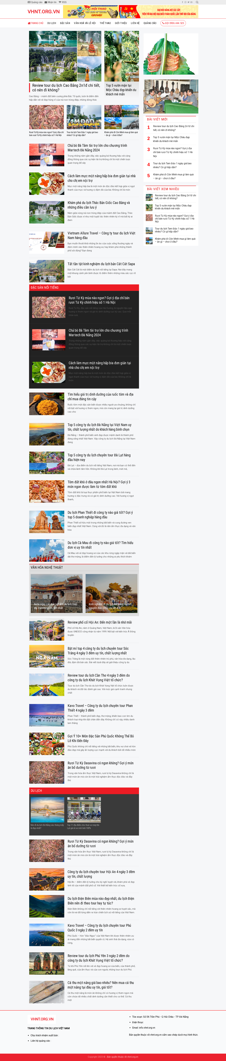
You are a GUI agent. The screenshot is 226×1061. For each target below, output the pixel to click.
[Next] (137, 593)
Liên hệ (135, 23)
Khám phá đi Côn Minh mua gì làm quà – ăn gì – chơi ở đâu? (173, 176)
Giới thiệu (121, 23)
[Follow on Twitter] (188, 2)
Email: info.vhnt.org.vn (143, 1027)
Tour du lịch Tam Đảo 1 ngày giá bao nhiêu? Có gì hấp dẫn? (172, 165)
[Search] (197, 2)
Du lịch (51, 23)
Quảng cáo (150, 23)
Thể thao (105, 23)
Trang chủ (37, 23)
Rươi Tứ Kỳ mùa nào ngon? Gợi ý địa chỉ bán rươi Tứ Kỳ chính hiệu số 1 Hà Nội (172, 152)
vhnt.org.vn (43, 11)
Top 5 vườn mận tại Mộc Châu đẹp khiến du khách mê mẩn (171, 139)
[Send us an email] (191, 2)
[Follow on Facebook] (182, 2)
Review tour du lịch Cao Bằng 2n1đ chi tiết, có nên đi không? (173, 128)
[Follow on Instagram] (185, 2)
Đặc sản (65, 23)
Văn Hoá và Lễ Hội (85, 23)
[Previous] (31, 593)
